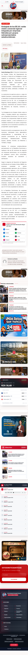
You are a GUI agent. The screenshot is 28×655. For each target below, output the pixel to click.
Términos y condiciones (9, 641)
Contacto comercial (17, 648)
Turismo (18, 608)
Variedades (18, 617)
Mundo (5, 614)
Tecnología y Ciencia (19, 612)
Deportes (6, 608)
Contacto (6, 629)
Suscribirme (14, 579)
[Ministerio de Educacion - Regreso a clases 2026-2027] (14, 325)
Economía (18, 605)
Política (6, 605)
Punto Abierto (5, 23)
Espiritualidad (7, 617)
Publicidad (9, 648)
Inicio (5, 626)
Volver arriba (14, 644)
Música (6, 611)
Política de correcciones (19, 641)
